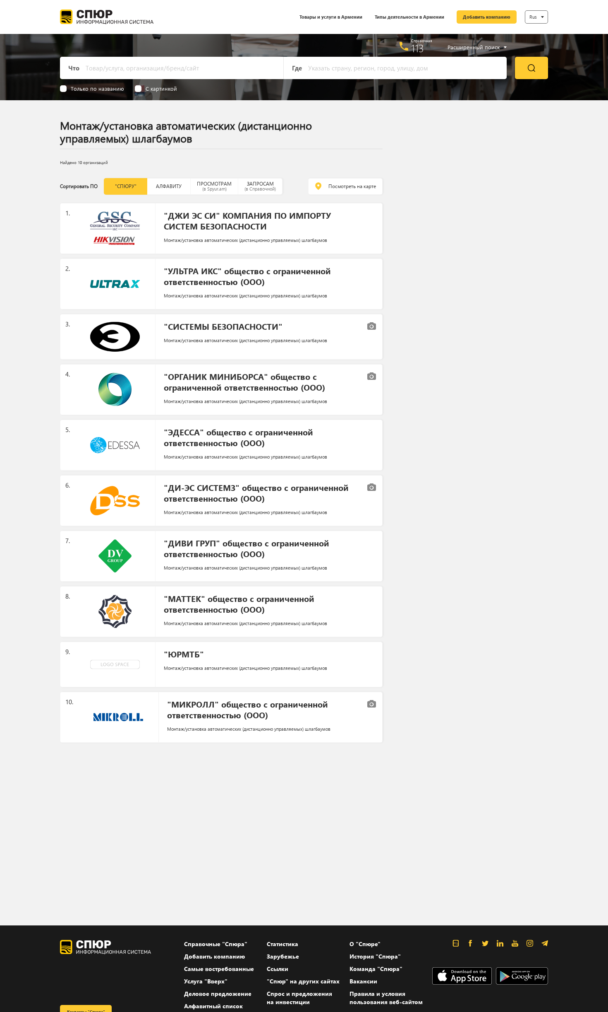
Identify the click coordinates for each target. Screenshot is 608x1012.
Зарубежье (283, 956)
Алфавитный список (213, 1006)
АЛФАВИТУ (169, 186)
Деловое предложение (217, 994)
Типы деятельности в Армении (409, 16)
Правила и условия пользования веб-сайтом (386, 998)
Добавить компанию (486, 16)
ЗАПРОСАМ (260, 186)
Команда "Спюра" (375, 969)
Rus (533, 16)
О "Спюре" (365, 944)
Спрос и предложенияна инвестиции (299, 998)
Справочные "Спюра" (215, 944)
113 (417, 48)
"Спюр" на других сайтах (303, 981)
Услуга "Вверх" (205, 981)
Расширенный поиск (474, 47)
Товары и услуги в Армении (330, 16)
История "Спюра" (375, 956)
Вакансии (363, 981)
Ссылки (277, 969)
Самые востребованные (219, 969)
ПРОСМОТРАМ (214, 186)
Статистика (282, 944)
